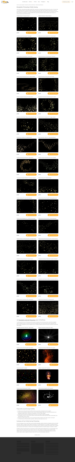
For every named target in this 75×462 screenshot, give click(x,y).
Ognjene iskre (54, 364)
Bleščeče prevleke (32, 405)
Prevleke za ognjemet (53, 384)
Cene (39, 1)
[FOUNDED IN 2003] (5, 2)
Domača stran (25, 1)
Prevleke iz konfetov (31, 384)
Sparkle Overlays (54, 405)
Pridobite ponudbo (66, 1)
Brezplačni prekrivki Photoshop (27, 320)
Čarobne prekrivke (53, 344)
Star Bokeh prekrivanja (31, 364)
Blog (48, 1)
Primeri (35, 1)
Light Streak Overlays (31, 344)
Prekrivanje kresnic (31, 32)
